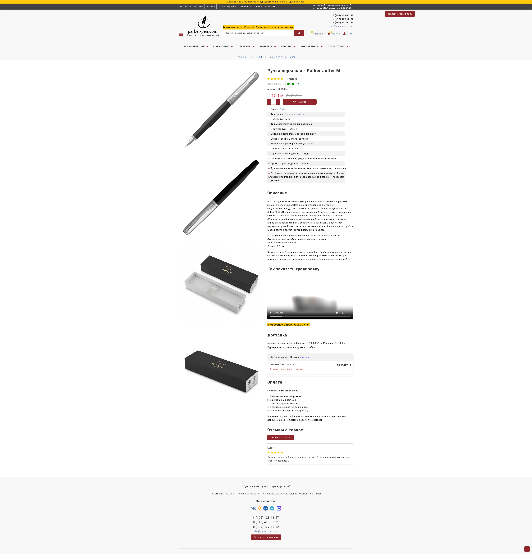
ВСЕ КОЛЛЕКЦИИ (194, 46)
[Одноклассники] (259, 508)
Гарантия (232, 6)
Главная (241, 57)
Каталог (184, 6)
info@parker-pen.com (341, 26)
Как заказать (196, 6)
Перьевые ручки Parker (282, 57)
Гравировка (245, 6)
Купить (302, 102)
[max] (279, 509)
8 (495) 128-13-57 (343, 15)
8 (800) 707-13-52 (343, 22)
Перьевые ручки (294, 114)
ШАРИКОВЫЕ (221, 46)
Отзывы (303, 493)
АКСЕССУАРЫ (336, 46)
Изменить (305, 357)
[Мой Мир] (265, 509)
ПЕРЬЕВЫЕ (244, 46)
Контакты (270, 6)
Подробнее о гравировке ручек (288, 324)
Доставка (210, 6)
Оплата (221, 6)
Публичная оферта (248, 493)
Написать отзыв (281, 437)
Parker (283, 109)
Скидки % (258, 6)
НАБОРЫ (286, 46)
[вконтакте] (253, 508)
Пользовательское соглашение (279, 493)
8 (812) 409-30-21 (343, 19)
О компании (217, 493)
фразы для (274, 27)
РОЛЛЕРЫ (266, 46)
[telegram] (272, 508)
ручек (238, 27)
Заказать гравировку (400, 13)
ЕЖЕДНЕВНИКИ (309, 46)
